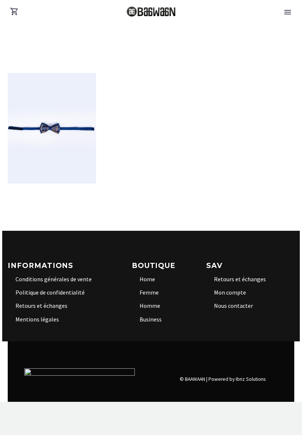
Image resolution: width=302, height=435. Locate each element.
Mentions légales (37, 319)
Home (147, 279)
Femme (149, 292)
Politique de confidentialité (50, 292)
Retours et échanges (41, 305)
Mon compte (230, 292)
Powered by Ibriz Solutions (237, 379)
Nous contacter (233, 305)
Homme (150, 305)
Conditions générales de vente (53, 279)
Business (151, 319)
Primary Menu (287, 12)
